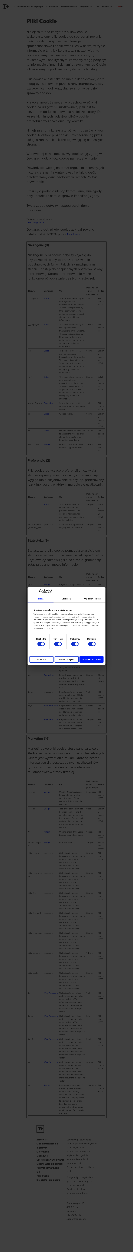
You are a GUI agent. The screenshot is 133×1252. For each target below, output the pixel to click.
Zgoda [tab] (41, 599)
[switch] (58, 644)
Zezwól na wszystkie (91, 659)
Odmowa (41, 659)
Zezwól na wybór (66, 659)
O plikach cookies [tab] (92, 599)
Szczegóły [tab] (66, 599)
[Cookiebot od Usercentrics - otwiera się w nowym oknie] (40, 591)
